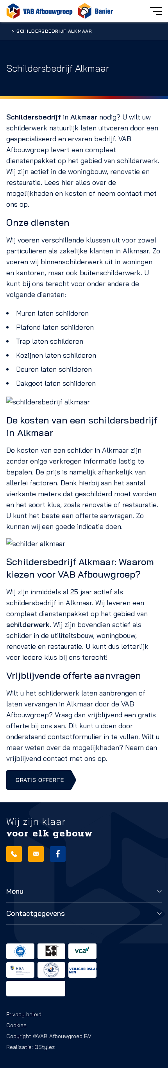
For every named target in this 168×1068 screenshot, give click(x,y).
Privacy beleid (23, 1014)
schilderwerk (28, 624)
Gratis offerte (40, 779)
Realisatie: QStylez (30, 1046)
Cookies (16, 1025)
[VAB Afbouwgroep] (39, 11)
